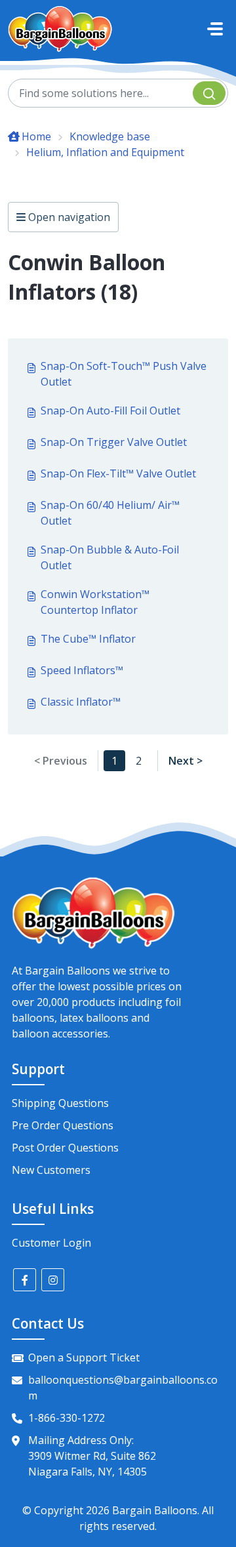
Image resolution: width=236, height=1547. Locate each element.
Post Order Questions (65, 1147)
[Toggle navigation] (215, 29)
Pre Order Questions (62, 1125)
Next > (185, 760)
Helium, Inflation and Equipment (105, 152)
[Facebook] (24, 1279)
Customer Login (51, 1243)
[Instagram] (52, 1279)
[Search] (209, 93)
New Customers (51, 1170)
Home (36, 136)
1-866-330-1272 (66, 1418)
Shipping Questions (60, 1103)
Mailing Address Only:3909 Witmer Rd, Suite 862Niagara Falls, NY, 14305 (92, 1456)
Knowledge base (109, 136)
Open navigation (68, 217)
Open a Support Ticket (84, 1357)
